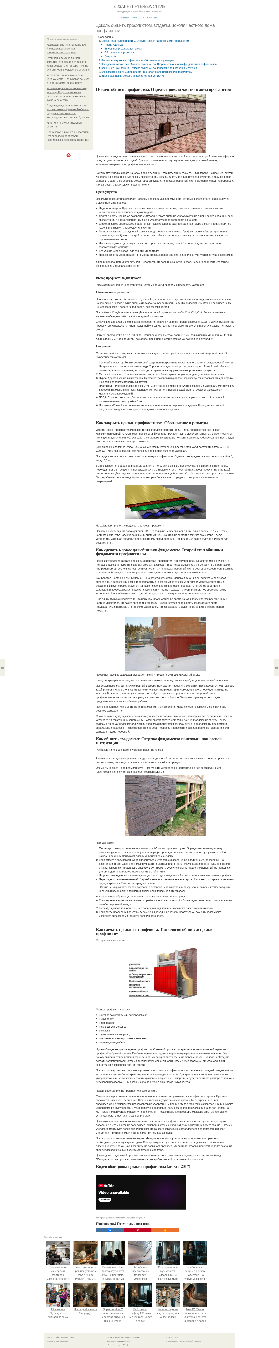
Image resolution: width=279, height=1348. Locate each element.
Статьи (152, 17)
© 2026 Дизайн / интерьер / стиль (60, 1337)
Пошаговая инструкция (135, 1217)
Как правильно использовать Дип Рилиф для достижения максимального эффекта (67, 48)
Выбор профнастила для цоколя (123, 48)
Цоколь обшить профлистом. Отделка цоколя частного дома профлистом (145, 41)
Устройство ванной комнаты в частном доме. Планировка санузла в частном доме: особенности (68, 79)
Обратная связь (172, 1337)
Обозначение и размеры (119, 52)
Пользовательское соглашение (127, 1337)
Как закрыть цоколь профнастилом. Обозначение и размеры (137, 60)
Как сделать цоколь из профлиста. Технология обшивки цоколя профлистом (146, 72)
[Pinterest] (137, 1230)
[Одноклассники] (165, 1230)
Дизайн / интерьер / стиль (139, 6)
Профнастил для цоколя (115, 1217)
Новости (138, 17)
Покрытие (110, 56)
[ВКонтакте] (110, 1230)
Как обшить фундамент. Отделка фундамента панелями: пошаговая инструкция (149, 68)
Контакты (110, 1337)
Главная (123, 17)
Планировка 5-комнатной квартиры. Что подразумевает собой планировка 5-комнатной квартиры (68, 136)
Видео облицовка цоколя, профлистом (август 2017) (132, 75)
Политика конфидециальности (118, 1341)
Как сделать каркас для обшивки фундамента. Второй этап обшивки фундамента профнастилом (159, 64)
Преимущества (113, 44)
